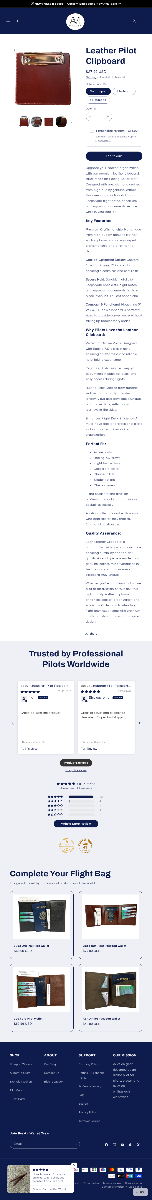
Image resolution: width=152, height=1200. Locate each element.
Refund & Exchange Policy (92, 1075)
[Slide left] (14, 122)
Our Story (50, 1064)
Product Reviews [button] (76, 762)
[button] (8, 21)
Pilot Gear (16, 1090)
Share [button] (93, 633)
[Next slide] (139, 723)
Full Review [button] (29, 749)
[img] (30, 692)
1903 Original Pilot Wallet (31, 945)
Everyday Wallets (21, 1081)
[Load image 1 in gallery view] (24, 122)
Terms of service (112, 1183)
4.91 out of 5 (86, 784)
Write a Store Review (76, 823)
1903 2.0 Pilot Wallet (28, 1018)
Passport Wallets (21, 1064)
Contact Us (51, 1073)
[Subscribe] (75, 1144)
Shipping (91, 77)
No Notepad (98, 91)
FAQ (81, 1095)
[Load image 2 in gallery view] (36, 122)
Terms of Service (89, 1121)
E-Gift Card (17, 1099)
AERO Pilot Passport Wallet (101, 1018)
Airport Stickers (20, 1073)
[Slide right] (72, 122)
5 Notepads (98, 100)
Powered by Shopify (49, 1183)
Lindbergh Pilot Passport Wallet (104, 945)
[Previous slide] (13, 723)
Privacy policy (91, 1183)
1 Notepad (124, 91)
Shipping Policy (89, 1064)
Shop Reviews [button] (76, 770)
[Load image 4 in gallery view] (61, 122)
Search (83, 1103)
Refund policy (72, 1183)
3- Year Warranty (90, 1086)
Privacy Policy (88, 1112)
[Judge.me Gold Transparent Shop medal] (66, 845)
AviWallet (32, 1183)
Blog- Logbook (53, 1081)
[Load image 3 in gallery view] (49, 122)
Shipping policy (133, 1183)
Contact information (113, 1187)
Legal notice (135, 1187)
